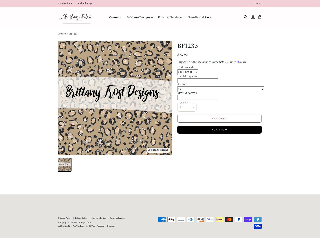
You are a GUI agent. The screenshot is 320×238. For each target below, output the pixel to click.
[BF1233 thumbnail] (64, 164)
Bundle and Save (199, 17)
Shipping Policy (99, 218)
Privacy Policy (65, 218)
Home (62, 34)
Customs (115, 17)
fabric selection (186, 67)
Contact (258, 3)
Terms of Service (117, 218)
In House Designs (139, 17)
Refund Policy (81, 218)
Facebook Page (84, 3)
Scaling (181, 84)
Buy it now (219, 129)
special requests (187, 76)
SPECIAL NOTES (187, 93)
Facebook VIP (65, 3)
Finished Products (170, 17)
